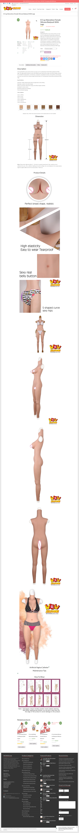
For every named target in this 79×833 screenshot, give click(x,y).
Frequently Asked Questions (8, 781)
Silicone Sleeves (25, 812)
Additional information (31, 64)
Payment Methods (6, 784)
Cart (75, 3)
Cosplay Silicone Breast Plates (29, 773)
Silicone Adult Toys (25, 758)
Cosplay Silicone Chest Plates (28, 787)
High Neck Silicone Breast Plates (29, 781)
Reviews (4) (43, 64)
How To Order (6, 785)
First (59, 792)
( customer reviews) (50, 26)
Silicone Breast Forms (26, 770)
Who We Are (5, 773)
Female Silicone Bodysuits (55, 55)
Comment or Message (64, 800)
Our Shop (67, 9)
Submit (61, 818)
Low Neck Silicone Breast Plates (29, 783)
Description (21, 64)
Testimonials (5, 787)
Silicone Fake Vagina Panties (28, 816)
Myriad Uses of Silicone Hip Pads (65, 765)
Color (41, 48)
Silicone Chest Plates (26, 785)
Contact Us (5, 776)
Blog (57, 9)
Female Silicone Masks (27, 795)
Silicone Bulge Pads (27, 802)
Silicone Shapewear (25, 810)
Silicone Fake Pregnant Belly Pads (29, 806)
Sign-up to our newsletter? (66, 815)
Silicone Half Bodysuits (53, 57)
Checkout (71, 3)
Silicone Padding (25, 801)
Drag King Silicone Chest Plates (29, 789)
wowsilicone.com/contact (14, 797)
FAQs (53, 9)
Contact (61, 9)
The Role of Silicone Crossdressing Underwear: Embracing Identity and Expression (65, 778)
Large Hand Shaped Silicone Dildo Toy (65, 828)
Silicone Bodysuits (44, 57)
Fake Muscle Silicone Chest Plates (29, 791)
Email (60, 795)
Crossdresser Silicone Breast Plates (30, 775)
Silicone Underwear (25, 814)
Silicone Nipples (25, 799)
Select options (21, 747)
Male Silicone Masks (27, 797)
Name (60, 788)
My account (67, 3)
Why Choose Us (6, 774)
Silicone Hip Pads (26, 808)
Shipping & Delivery (7, 782)
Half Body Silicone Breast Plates (29, 779)
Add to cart (47, 52)
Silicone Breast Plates (26, 772)
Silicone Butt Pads (26, 804)
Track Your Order (40, 9)
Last (65, 792)
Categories (48, 9)
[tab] (21, 65)
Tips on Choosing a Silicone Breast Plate (66, 781)
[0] (75, 8)
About (34, 9)
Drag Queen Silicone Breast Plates (29, 777)
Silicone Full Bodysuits (27, 766)
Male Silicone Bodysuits (27, 764)
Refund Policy (6, 786)
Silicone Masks (25, 793)
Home (30, 9)
